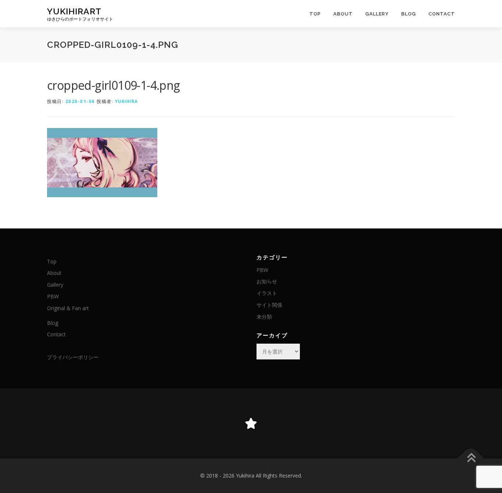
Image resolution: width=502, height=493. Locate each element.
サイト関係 (269, 304)
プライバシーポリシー (72, 357)
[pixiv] (251, 423)
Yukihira (126, 101)
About (343, 14)
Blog (408, 14)
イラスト (267, 293)
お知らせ (267, 281)
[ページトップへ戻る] (471, 459)
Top (315, 14)
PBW (53, 296)
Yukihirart (74, 11)
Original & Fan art (68, 308)
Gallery (377, 14)
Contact (442, 14)
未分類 (264, 316)
